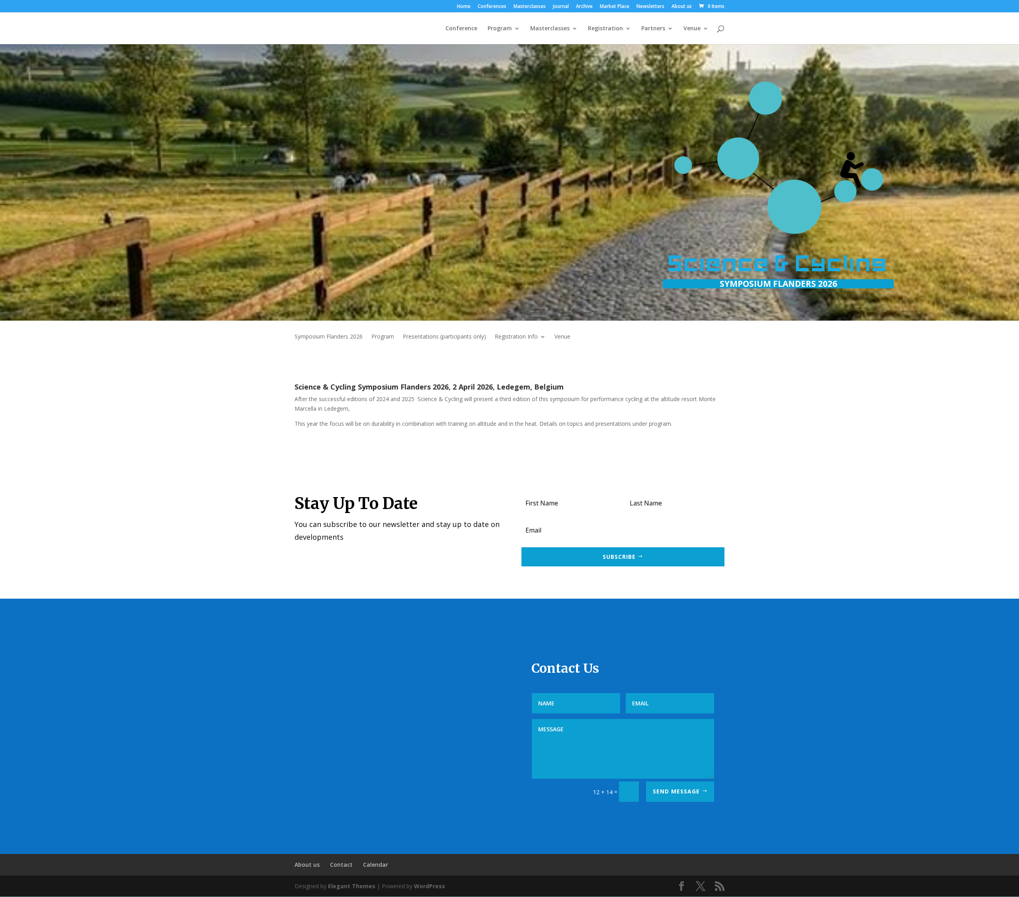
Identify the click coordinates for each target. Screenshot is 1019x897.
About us (682, 7)
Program (500, 28)
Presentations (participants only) (444, 337)
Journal (561, 7)
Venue (692, 28)
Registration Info (516, 337)
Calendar (375, 864)
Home (463, 7)
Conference (461, 28)
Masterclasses (529, 7)
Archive (584, 7)
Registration (605, 28)
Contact (341, 864)
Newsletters (650, 7)
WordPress (429, 886)
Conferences (492, 7)
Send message (676, 791)
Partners (653, 28)
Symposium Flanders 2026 (329, 337)
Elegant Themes (351, 886)
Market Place (614, 7)
